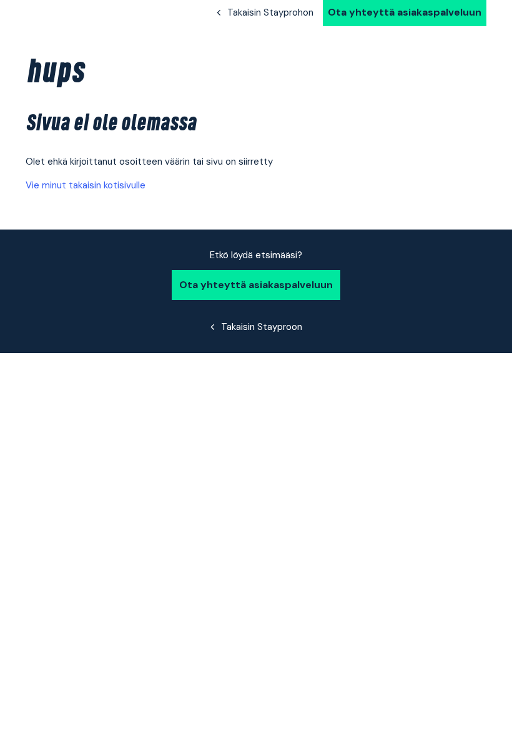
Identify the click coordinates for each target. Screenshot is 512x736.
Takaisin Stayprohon (270, 12)
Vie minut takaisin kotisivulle (85, 185)
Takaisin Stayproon (261, 327)
